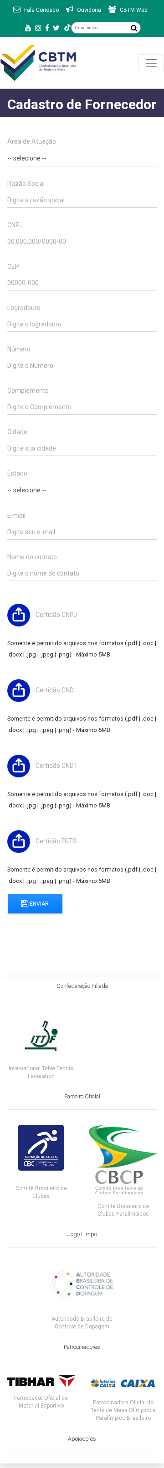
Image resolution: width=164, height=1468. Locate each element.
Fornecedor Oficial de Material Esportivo (41, 1402)
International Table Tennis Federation (41, 1072)
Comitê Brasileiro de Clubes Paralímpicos (123, 1210)
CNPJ (15, 225)
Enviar (38, 904)
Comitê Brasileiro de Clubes (41, 1192)
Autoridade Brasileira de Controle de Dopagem (82, 1323)
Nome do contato (32, 557)
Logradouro (24, 307)
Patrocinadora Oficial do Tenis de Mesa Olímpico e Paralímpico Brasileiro (123, 1410)
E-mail (16, 515)
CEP (13, 266)
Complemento (28, 390)
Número (19, 349)
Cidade (17, 432)
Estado (17, 473)
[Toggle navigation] (151, 63)
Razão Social (26, 183)
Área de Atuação (31, 141)
